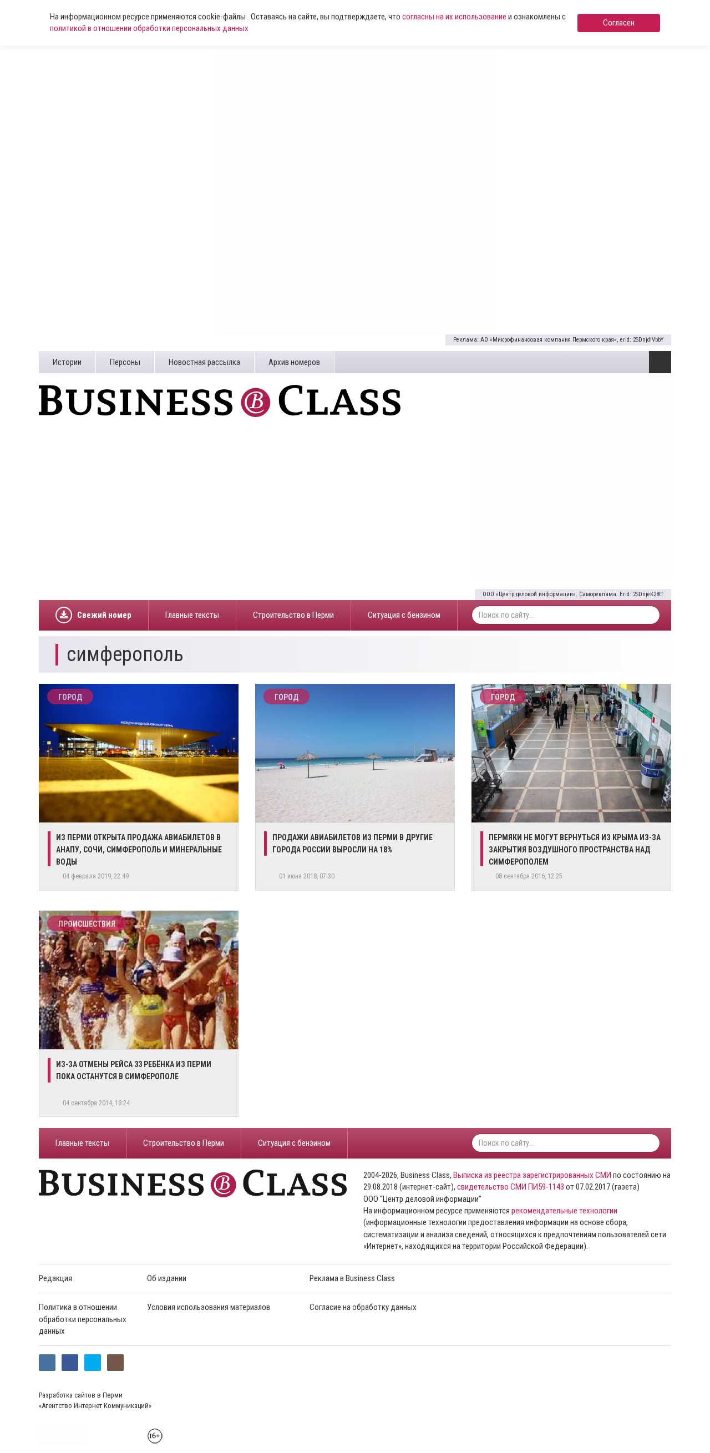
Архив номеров (294, 362)
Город (70, 697)
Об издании (166, 1278)
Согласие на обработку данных (363, 1307)
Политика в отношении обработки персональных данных (82, 1319)
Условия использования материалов (208, 1307)
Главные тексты (192, 615)
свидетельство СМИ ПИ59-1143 (510, 1187)
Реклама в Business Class (352, 1278)
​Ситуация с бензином (404, 615)
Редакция (55, 1278)
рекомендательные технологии (564, 1211)
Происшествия (86, 923)
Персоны (125, 362)
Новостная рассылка (204, 362)
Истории (67, 362)
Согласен (619, 23)
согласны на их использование (454, 17)
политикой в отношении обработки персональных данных (149, 28)
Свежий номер (104, 615)
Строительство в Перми (293, 615)
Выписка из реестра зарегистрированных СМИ (532, 1175)
